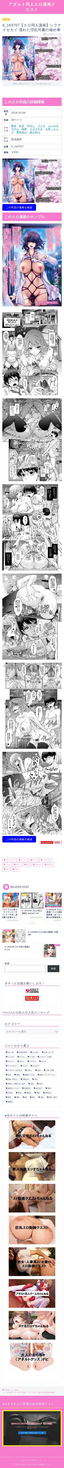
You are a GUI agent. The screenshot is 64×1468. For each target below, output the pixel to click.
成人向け (35, 132)
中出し (31, 125)
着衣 (9, 1097)
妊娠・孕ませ (12, 1079)
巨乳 (40, 1084)
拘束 (49, 1088)
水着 (19, 1093)
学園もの (26, 1079)
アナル (15, 129)
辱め (42, 1097)
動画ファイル (29, 1075)
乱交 (21, 125)
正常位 (10, 1093)
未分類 (6, 19)
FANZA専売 (23, 1052)
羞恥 (18, 1097)
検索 (7, 963)
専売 (32, 1084)
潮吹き (29, 1093)
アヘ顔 (32, 1057)
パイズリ (33, 1061)
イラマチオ (36, 129)
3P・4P (11, 1052)
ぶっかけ (53, 125)
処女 (9, 1075)
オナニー (11, 1061)
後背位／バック (13, 1088)
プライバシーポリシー (29, 1460)
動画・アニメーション (47, 1075)
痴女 (13, 125)
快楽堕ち (27, 1088)
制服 (18, 1075)
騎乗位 (10, 1102)
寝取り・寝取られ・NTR (16, 1084)
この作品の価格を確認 (19, 207)
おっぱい (35, 1052)
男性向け (21, 132)
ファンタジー (12, 1066)
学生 (35, 1079)
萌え (33, 1097)
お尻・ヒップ (10, 860)
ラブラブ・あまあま (15, 1070)
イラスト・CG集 (45, 1057)
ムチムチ (36, 1066)
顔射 (24, 129)
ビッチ (43, 1061)
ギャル (22, 1061)
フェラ (42, 125)
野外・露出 (53, 1097)
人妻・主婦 (50, 1070)
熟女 (38, 1093)
